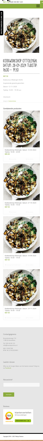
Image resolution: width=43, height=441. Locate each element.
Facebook (8, 368)
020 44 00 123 (16, 2)
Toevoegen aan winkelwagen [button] (13, 265)
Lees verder (13, 159)
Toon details (30, 159)
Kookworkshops (12, 101)
